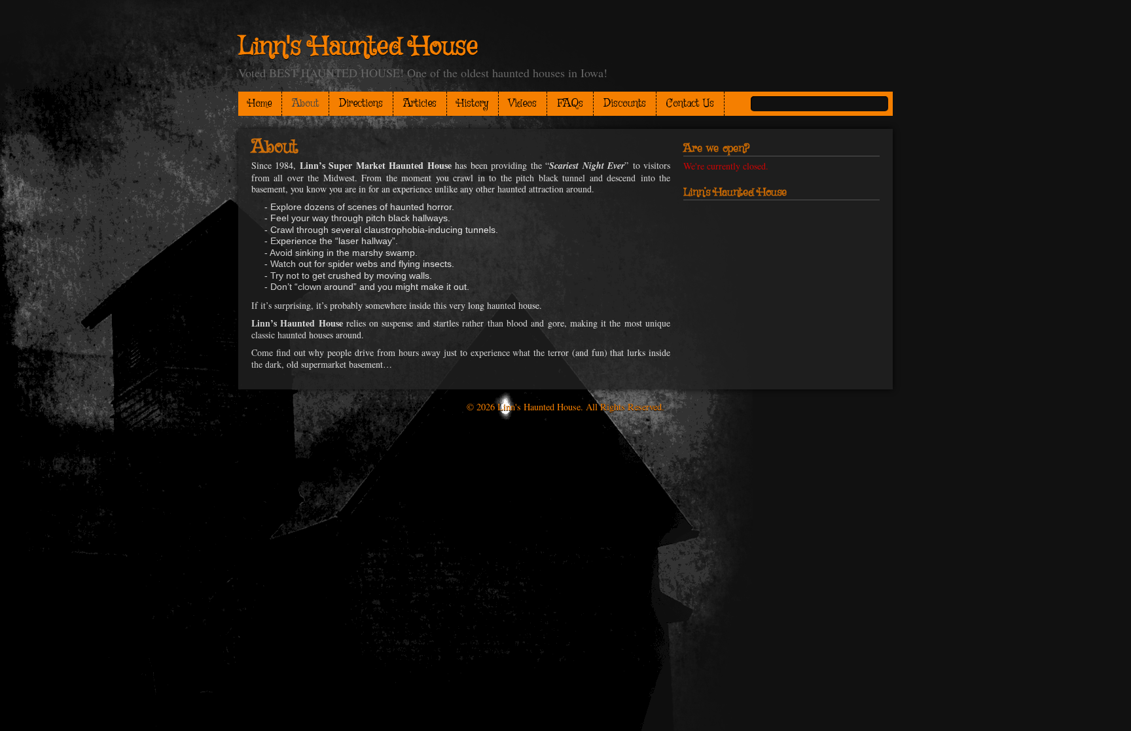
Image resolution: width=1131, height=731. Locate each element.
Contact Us (690, 104)
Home (260, 104)
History (472, 104)
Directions (361, 104)
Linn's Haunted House (358, 47)
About (305, 104)
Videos (523, 104)
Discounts (624, 104)
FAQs (570, 104)
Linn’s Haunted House (735, 192)
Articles (420, 104)
